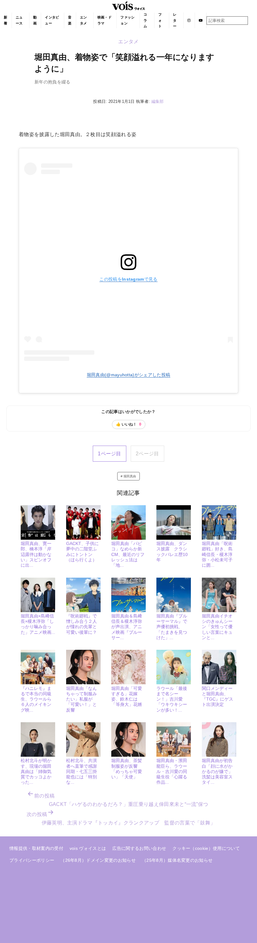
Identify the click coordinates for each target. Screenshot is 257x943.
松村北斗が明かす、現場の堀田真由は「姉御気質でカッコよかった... (36, 771)
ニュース (19, 20)
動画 (35, 20)
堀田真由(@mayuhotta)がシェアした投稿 (128, 374)
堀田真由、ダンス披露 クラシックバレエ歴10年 (172, 551)
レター (174, 20)
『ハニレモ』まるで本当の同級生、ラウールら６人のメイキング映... (36, 699)
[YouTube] (201, 20)
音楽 (69, 20)
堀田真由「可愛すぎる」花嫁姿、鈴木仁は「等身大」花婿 (126, 696)
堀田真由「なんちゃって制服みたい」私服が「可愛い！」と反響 (81, 699)
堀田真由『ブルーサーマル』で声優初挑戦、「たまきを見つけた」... (171, 626)
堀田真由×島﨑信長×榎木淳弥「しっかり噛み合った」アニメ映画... (38, 624)
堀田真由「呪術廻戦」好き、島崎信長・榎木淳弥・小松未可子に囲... (217, 554)
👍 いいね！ (128, 424)
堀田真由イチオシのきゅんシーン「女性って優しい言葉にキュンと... (217, 626)
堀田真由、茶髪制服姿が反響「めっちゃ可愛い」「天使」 (126, 768)
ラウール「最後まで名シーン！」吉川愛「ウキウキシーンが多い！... (171, 699)
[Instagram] (189, 20)
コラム (145, 20)
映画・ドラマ (104, 20)
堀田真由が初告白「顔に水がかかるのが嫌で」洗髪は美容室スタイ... (217, 771)
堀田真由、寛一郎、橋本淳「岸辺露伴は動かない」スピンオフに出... (36, 554)
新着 (5, 20)
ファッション (127, 20)
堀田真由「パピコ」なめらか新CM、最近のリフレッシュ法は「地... (127, 554)
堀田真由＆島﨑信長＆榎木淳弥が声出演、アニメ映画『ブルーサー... (126, 626)
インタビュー (52, 20)
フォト (160, 20)
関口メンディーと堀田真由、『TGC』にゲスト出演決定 (217, 696)
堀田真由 (129, 476)
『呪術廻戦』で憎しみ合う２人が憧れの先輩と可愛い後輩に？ (81, 624)
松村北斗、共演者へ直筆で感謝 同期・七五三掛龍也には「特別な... (83, 771)
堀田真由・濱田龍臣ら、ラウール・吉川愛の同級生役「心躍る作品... (171, 771)
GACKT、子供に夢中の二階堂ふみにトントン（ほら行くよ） (82, 551)
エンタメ (83, 20)
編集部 (157, 101)
